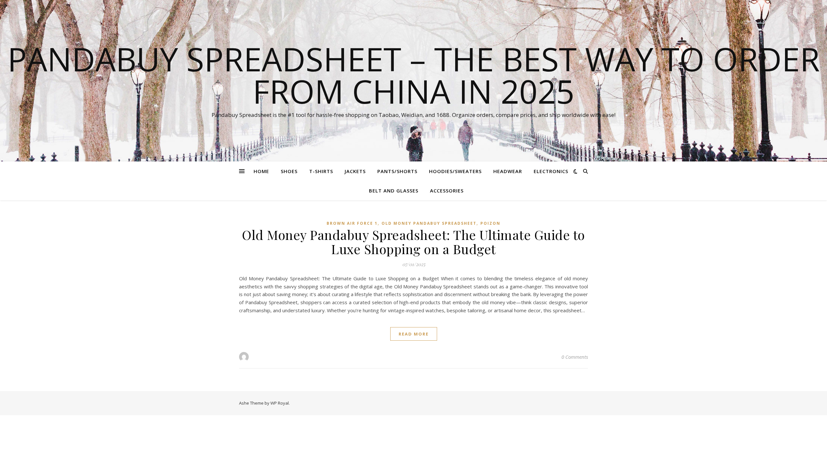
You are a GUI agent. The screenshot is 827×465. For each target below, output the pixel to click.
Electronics (551, 171)
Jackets (355, 171)
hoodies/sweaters (455, 171)
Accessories (447, 190)
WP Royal (279, 403)
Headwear (507, 171)
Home (261, 171)
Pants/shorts (397, 171)
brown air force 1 (352, 223)
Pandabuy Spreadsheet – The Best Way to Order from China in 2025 (413, 75)
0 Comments (574, 357)
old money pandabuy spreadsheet (429, 223)
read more (414, 334)
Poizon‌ (490, 223)
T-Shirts (321, 171)
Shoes (289, 171)
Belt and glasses (393, 190)
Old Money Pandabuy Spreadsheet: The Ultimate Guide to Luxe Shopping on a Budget (413, 241)
